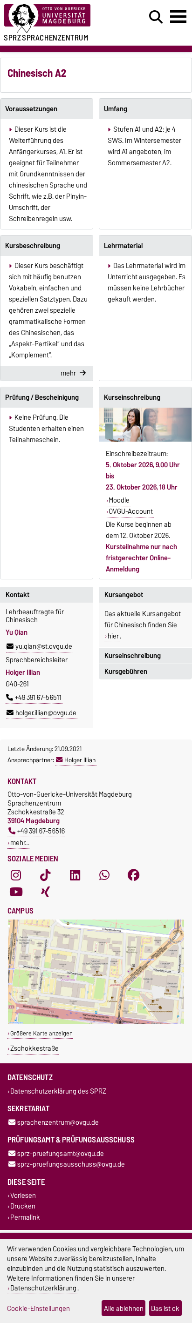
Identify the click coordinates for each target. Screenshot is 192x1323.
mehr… (19, 842)
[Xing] (45, 892)
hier (113, 636)
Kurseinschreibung (132, 397)
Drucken (22, 1206)
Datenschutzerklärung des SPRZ (58, 1091)
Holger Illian (80, 760)
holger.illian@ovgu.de (45, 713)
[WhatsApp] (104, 875)
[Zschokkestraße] (96, 1022)
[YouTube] (15, 892)
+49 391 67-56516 (41, 831)
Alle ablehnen (124, 1308)
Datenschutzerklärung (43, 1288)
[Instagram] (15, 875)
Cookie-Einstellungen (38, 1308)
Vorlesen (23, 1195)
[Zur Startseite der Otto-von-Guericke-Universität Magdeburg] (59, 19)
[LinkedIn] (75, 875)
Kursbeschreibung (32, 245)
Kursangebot (123, 594)
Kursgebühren (125, 671)
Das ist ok (165, 1308)
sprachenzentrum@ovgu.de (58, 1122)
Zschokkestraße (34, 1048)
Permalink (25, 1217)
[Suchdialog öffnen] (156, 17)
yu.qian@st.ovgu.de (43, 646)
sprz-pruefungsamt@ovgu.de (60, 1153)
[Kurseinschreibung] (145, 425)
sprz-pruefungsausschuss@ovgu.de (71, 1164)
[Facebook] (133, 875)
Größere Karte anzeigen (41, 1033)
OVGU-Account (131, 511)
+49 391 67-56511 (38, 697)
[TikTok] (45, 875)
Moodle (119, 500)
